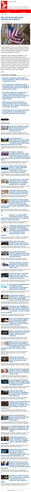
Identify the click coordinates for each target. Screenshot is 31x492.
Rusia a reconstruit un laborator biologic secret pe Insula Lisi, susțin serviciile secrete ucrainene (19, 333)
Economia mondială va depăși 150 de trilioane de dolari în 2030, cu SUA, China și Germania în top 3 (15, 79)
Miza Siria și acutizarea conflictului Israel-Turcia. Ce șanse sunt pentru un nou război (18, 359)
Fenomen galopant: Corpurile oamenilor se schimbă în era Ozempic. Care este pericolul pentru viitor (18, 265)
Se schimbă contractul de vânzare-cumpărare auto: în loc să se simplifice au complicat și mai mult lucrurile (19, 254)
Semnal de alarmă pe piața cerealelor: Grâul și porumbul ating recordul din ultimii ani (18, 192)
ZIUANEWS (7, 12)
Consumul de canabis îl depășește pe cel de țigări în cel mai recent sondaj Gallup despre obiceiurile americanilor (19, 298)
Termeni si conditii (11, 490)
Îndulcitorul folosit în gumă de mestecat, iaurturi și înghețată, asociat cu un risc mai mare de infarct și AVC (19, 371)
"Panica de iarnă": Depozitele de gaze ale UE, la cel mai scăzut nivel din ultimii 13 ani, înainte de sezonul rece (19, 276)
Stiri (6, 14)
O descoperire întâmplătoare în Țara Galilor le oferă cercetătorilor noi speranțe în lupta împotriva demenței (19, 287)
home (2, 14)
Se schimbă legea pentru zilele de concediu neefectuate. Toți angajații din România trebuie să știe (19, 429)
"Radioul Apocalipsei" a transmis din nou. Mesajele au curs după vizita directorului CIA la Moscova (19, 393)
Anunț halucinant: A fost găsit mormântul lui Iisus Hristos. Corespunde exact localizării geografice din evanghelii (15, 111)
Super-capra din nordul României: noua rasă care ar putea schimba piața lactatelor (19, 243)
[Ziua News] (4, 5)
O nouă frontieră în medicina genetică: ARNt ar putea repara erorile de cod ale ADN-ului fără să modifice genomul (19, 382)
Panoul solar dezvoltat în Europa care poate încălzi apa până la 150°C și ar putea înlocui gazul (19, 418)
